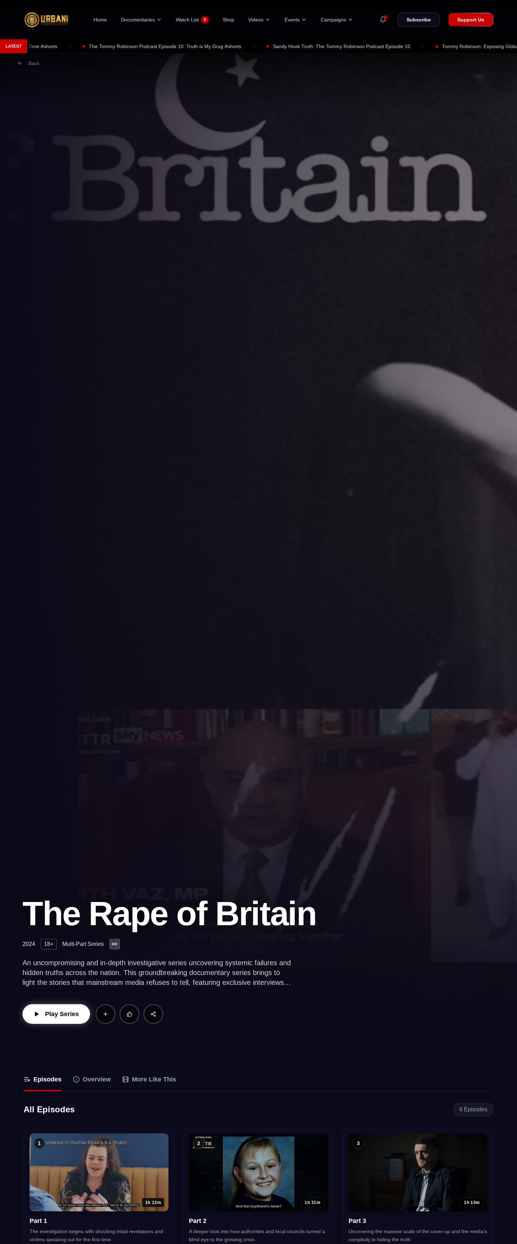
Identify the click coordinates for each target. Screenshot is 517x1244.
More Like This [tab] (154, 1079)
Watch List (191, 19)
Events (292, 19)
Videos (255, 19)
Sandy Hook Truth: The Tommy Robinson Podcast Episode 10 (251, 46)
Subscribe (419, 19)
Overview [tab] (97, 1079)
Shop (228, 19)
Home (100, 19)
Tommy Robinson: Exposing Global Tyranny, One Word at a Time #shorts (433, 46)
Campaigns (333, 19)
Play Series (62, 1014)
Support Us (470, 19)
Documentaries (138, 19)
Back (33, 63)
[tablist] (258, 1080)
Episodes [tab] (47, 1079)
